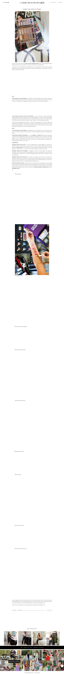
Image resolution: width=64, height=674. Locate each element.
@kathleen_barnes (14, 661)
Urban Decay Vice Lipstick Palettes (19, 98)
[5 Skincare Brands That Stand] (10, 645)
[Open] (5, 655)
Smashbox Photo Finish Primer (19, 144)
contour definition (38, 167)
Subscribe (60, 2)
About (22, 647)
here (43, 144)
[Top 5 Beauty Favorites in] (53, 645)
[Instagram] (10, 659)
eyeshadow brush (16, 168)
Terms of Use (41, 647)
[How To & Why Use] (39, 645)
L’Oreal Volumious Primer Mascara (19, 130)
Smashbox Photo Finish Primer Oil (20, 156)
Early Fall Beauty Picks (32, 9)
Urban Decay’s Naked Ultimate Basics (20, 135)
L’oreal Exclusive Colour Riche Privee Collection (23, 116)
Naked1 (34, 135)
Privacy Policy (35, 647)
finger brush (45, 167)
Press (31, 647)
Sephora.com (19, 147)
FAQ (28, 647)
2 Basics (39, 135)
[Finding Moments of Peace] (24, 645)
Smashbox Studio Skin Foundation (20, 150)
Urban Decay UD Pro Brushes (18, 163)
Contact (25, 647)
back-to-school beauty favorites (32, 63)
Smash (38, 672)
